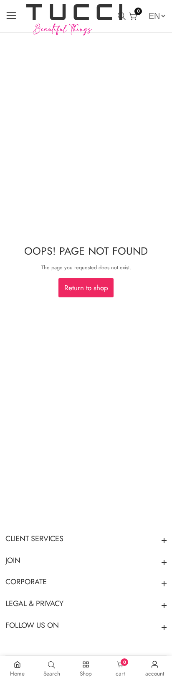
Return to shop (86, 288)
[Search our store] (123, 16)
